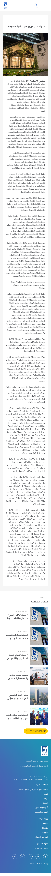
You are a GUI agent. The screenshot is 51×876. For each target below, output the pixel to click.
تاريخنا (46, 799)
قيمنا (46, 794)
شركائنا (45, 824)
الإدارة (45, 803)
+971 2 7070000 (35, 777)
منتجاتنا (45, 828)
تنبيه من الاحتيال (42, 837)
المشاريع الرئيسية (41, 812)
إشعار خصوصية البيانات (39, 864)
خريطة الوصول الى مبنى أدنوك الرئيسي (35, 766)
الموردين (44, 833)
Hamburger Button (46, 5)
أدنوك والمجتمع (42, 808)
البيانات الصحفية (41, 849)
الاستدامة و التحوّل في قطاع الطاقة (33, 790)
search (37, 5)
